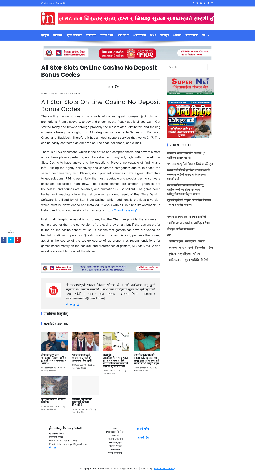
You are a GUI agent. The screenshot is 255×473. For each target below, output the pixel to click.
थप (204, 35)
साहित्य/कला (175, 260)
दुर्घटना (172, 253)
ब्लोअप (196, 253)
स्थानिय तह (106, 35)
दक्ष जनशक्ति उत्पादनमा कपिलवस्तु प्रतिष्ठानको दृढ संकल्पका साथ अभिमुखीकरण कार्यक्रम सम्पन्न (185, 189)
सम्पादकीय (190, 241)
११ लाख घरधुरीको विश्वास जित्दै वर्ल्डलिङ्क (190, 164)
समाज (201, 241)
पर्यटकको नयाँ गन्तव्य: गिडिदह (53, 401)
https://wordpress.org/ (121, 210)
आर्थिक (177, 35)
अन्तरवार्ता (123, 35)
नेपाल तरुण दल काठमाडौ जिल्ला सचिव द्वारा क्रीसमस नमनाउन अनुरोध (54, 359)
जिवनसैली (200, 247)
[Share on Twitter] (11, 240)
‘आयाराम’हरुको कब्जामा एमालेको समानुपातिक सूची (82, 357)
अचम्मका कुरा (176, 241)
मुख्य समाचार (74, 35)
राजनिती (91, 35)
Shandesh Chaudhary (164, 468)
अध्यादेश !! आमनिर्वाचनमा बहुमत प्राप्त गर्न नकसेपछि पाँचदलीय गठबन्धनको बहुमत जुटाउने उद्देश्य (115, 360)
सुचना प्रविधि (191, 260)
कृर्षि (190, 247)
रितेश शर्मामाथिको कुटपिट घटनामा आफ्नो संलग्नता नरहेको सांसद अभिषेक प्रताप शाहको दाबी (188, 174)
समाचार (57, 35)
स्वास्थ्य (173, 247)
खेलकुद (164, 35)
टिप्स (210, 247)
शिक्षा (153, 35)
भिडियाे (204, 260)
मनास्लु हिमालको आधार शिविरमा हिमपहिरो (82, 402)
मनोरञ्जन (191, 35)
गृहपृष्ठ (45, 35)
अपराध (182, 247)
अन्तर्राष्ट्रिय (139, 35)
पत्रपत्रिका (184, 253)
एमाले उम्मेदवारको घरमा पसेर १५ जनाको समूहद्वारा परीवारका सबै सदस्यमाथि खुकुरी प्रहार (147, 359)
